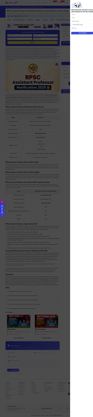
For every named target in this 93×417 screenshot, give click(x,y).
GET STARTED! (80, 33)
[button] (91, 2)
